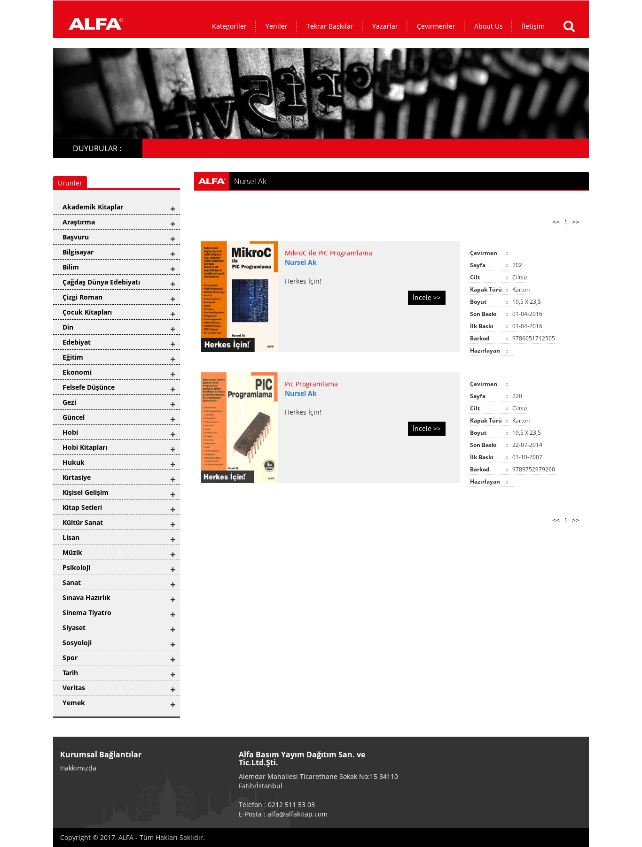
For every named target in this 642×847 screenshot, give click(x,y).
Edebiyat (77, 342)
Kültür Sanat (83, 522)
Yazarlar (385, 26)
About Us (488, 26)
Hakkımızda (78, 767)
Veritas (74, 687)
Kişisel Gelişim (86, 492)
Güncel (74, 417)
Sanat (72, 582)
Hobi (70, 432)
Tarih (70, 672)
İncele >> (427, 297)
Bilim (71, 266)
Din (68, 327)
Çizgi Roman (82, 297)
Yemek (74, 702)
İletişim (533, 26)
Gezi (69, 402)
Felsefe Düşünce (89, 387)
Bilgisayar (78, 251)
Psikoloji (76, 567)
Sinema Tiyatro (87, 612)
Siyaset (74, 627)
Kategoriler (229, 26)
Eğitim (73, 357)
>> (575, 221)
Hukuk (74, 462)
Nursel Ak (301, 262)
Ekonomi (77, 372)
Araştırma (79, 221)
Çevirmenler (436, 26)
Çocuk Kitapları (87, 312)
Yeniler (277, 26)
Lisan (71, 537)
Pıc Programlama (311, 383)
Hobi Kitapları (85, 447)
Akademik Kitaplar (93, 206)
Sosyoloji (77, 642)
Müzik (72, 552)
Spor (70, 657)
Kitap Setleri (82, 507)
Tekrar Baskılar (329, 26)
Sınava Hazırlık (86, 597)
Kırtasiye (77, 477)
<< (556, 221)
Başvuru (76, 236)
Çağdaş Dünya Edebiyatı (101, 281)
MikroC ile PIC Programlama (328, 252)
